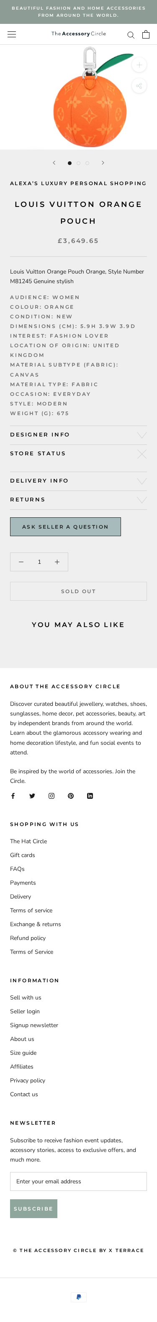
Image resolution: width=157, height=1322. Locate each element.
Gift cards (22, 855)
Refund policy (28, 938)
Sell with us (25, 998)
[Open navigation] (12, 34)
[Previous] (54, 163)
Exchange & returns (35, 924)
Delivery (20, 897)
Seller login (25, 1011)
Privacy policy (27, 1080)
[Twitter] (32, 795)
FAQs (17, 869)
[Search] (131, 34)
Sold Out (78, 591)
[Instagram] (51, 795)
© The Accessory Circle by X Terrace (78, 1250)
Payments (23, 883)
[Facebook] (13, 795)
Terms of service (31, 910)
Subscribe (34, 1209)
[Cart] (145, 34)
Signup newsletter (34, 1025)
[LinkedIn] (90, 795)
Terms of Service (31, 952)
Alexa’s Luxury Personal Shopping (78, 183)
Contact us (24, 1094)
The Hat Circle (28, 841)
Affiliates (21, 1067)
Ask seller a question (65, 527)
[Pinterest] (71, 795)
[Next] (103, 163)
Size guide (23, 1053)
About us (22, 1039)
